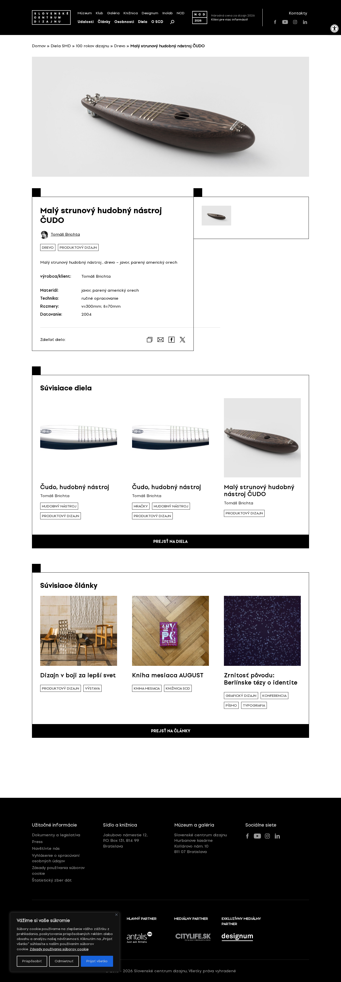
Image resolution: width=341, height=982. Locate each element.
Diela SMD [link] (61, 45)
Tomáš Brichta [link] (65, 234)
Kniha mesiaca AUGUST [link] (167, 675)
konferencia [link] (274, 696)
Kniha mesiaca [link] (147, 688)
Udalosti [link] (86, 22)
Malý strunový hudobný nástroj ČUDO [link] (259, 490)
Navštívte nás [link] (46, 848)
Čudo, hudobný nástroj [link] (74, 487)
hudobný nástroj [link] (59, 506)
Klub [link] (99, 13)
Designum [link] (150, 13)
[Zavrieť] (116, 915)
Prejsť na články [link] (170, 731)
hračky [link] (141, 506)
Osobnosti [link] (124, 22)
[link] (334, 28)
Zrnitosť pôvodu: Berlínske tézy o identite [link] (260, 679)
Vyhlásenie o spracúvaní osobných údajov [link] (56, 858)
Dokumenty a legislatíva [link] (56, 835)
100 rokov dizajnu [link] (92, 45)
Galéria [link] (113, 13)
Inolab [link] (167, 13)
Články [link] (104, 22)
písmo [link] (231, 705)
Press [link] (37, 841)
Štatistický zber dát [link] (52, 880)
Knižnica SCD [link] (178, 688)
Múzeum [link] (85, 13)
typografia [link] (254, 705)
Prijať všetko (97, 961)
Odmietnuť (64, 961)
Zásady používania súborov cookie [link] (59, 949)
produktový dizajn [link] (78, 247)
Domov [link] (39, 45)
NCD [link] (180, 13)
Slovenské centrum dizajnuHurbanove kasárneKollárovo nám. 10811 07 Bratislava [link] (200, 843)
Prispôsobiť (32, 961)
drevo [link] (48, 247)
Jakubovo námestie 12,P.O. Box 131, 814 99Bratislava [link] (125, 841)
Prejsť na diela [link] (170, 541)
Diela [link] (142, 22)
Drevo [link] (119, 45)
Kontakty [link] (298, 13)
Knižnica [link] (131, 13)
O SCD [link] (157, 22)
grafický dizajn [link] (241, 696)
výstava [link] (92, 688)
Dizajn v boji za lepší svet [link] (78, 675)
